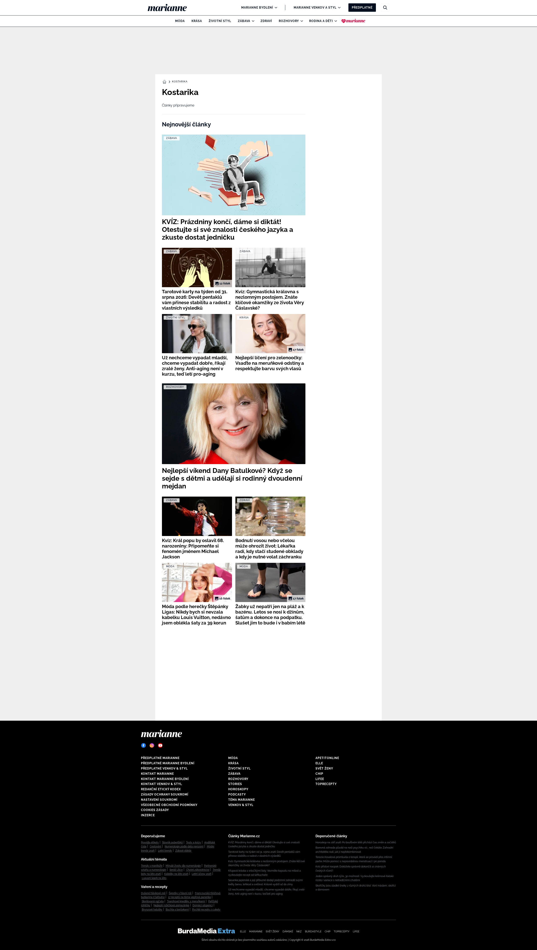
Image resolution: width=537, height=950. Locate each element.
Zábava (244, 21)
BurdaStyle (313, 931)
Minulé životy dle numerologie (183, 865)
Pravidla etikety (150, 842)
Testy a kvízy (193, 842)
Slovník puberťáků (172, 842)
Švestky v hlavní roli (180, 893)
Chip (319, 773)
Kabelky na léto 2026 (176, 873)
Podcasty (237, 794)
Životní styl (220, 21)
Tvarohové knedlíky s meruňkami (186, 901)
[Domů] (171, 7)
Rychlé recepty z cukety (206, 909)
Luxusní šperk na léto (154, 878)
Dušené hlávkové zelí (153, 893)
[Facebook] (143, 745)
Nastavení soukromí (159, 799)
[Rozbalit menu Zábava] (252, 21)
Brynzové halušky (152, 909)
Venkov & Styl (240, 805)
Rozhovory (289, 21)
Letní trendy (165, 850)
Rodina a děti (321, 21)
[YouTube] (160, 745)
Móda (180, 21)
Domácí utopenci (203, 905)
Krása (197, 21)
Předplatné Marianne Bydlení (167, 763)
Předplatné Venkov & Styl (164, 768)
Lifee (319, 779)
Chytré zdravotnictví (197, 869)
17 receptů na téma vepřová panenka (189, 897)
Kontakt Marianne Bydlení (165, 779)
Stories (235, 784)
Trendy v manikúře (151, 865)
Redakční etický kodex (161, 789)
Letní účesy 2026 (201, 873)
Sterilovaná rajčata (153, 901)
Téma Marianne (241, 799)
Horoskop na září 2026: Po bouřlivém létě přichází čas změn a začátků (355, 842)
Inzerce (148, 815)
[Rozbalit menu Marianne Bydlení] (275, 7)
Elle (319, 763)
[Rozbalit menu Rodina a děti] (334, 21)
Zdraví (266, 21)
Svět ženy (324, 768)
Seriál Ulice (176, 869)
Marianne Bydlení (257, 7)
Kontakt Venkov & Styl (161, 784)
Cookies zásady (155, 810)
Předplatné (362, 7)
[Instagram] (151, 745)
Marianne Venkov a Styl (315, 7)
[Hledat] (385, 7)
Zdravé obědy (183, 850)
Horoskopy (238, 789)
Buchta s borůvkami (177, 909)
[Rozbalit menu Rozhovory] (300, 21)
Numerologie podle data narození (184, 846)
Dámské (288, 931)
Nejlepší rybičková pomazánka (171, 905)
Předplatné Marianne (160, 758)
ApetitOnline (327, 758)
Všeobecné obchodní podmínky (169, 805)
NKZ (299, 931)
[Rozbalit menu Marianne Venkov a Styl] (338, 7)
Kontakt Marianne (157, 773)
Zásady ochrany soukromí (164, 794)
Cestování (155, 846)
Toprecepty (326, 784)
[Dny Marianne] (353, 21)
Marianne (255, 931)
